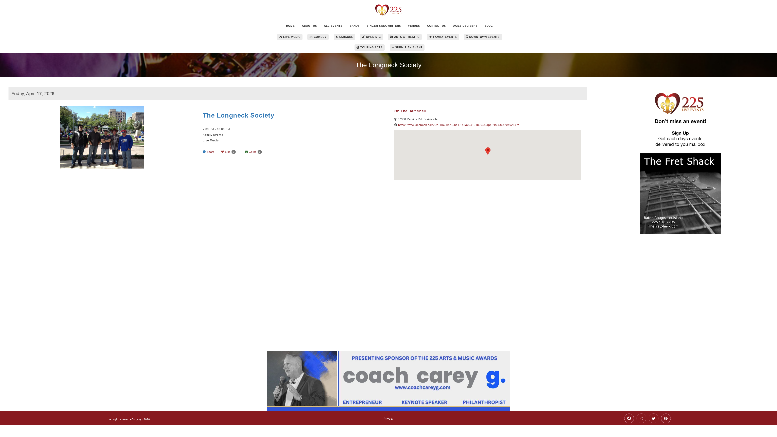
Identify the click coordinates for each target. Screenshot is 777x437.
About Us (309, 25)
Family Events (444, 36)
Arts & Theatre (406, 36)
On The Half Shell (410, 111)
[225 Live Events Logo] (388, 8)
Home (290, 25)
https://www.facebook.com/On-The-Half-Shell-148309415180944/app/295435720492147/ (458, 124)
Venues (414, 25)
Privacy (389, 418)
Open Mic (373, 36)
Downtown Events (484, 36)
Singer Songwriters (384, 25)
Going (254, 151)
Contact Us (436, 25)
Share (210, 151)
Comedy (320, 36)
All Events (333, 25)
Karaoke (345, 36)
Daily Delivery (465, 25)
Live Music (291, 36)
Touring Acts (371, 47)
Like (229, 151)
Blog (489, 25)
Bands (355, 25)
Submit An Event (408, 47)
